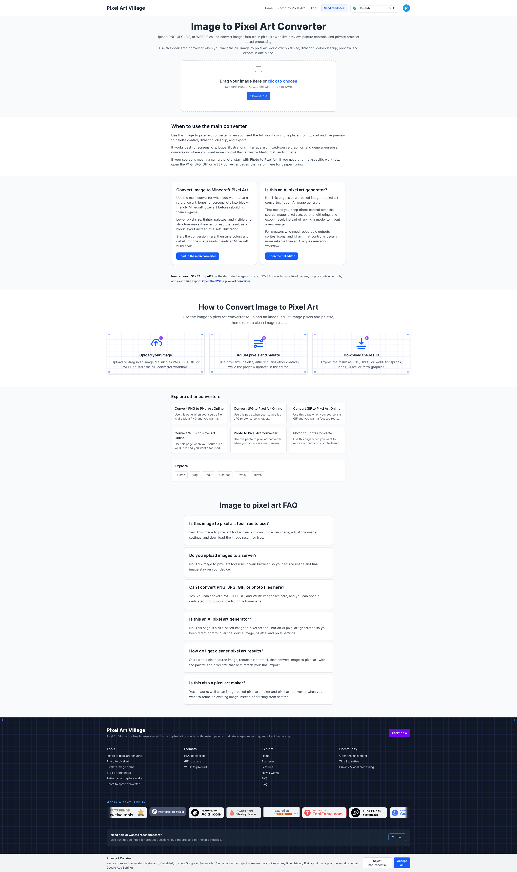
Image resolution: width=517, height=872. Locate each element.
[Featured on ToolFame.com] (324, 812)
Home (268, 8)
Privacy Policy (302, 863)
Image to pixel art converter (125, 755)
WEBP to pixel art (195, 767)
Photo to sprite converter (123, 784)
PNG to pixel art (194, 755)
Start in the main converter (198, 256)
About (208, 474)
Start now (399, 733)
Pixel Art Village (126, 8)
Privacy (242, 474)
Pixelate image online (121, 767)
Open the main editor (353, 755)
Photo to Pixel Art (291, 8)
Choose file (258, 96)
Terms (257, 474)
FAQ (264, 778)
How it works (270, 772)
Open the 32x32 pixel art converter (226, 281)
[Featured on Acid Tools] (206, 812)
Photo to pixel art (118, 761)
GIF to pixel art (194, 761)
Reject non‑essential (377, 863)
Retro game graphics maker (125, 778)
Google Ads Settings (120, 867)
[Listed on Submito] (368, 812)
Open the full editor (281, 256)
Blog (313, 8)
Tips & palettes (349, 761)
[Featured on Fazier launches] (167, 811)
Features (267, 767)
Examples (268, 761)
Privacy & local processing (356, 767)
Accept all (402, 863)
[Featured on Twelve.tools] (127, 812)
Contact (224, 474)
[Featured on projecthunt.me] (281, 812)
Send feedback (334, 8)
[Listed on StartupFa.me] (243, 812)
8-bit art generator (119, 772)
